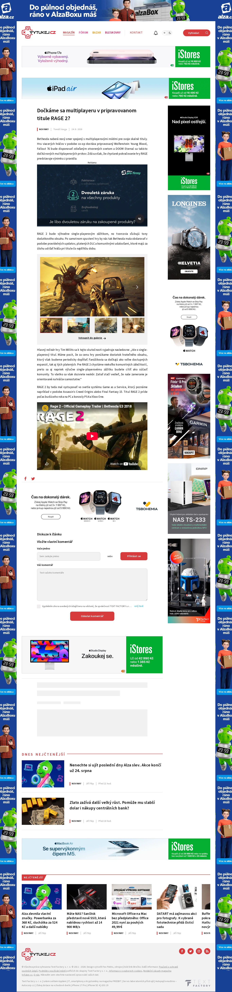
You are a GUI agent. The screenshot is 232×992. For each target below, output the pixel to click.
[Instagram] (199, 951)
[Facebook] (182, 951)
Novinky (44, 129)
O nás (37, 975)
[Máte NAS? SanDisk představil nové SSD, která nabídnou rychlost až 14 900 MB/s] (87, 897)
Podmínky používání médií (52, 971)
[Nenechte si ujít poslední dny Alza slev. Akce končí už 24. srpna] (43, 773)
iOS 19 (105, 985)
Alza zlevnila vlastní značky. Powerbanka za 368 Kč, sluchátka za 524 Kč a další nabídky (39, 920)
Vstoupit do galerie (90, 338)
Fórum (83, 33)
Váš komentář (45, 565)
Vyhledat (193, 33)
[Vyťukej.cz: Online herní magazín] (39, 32)
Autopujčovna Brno (165, 981)
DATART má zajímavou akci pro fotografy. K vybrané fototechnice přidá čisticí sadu (177, 920)
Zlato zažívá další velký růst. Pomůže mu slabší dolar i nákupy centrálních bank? (112, 805)
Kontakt (136, 33)
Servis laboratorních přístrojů (138, 981)
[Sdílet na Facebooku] (25, 479)
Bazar (96, 33)
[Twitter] (191, 951)
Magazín (69, 33)
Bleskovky (113, 33)
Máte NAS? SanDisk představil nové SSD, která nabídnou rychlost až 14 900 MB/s (86, 920)
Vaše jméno (43, 548)
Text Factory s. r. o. (61, 967)
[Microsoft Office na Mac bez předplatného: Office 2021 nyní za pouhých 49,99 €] (132, 897)
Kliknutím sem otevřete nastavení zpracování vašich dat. (70, 975)
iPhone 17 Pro (79, 985)
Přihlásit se (134, 556)
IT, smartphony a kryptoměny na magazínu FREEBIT (94, 981)
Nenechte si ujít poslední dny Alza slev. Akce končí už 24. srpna (115, 768)
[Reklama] (116, 10)
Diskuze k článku (49, 534)
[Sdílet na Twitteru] (33, 479)
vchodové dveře (62, 985)
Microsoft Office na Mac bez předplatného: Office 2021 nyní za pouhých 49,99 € (130, 920)
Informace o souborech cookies (125, 971)
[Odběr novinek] (156, 33)
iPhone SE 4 (94, 985)
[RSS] (207, 951)
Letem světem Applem (54, 981)
